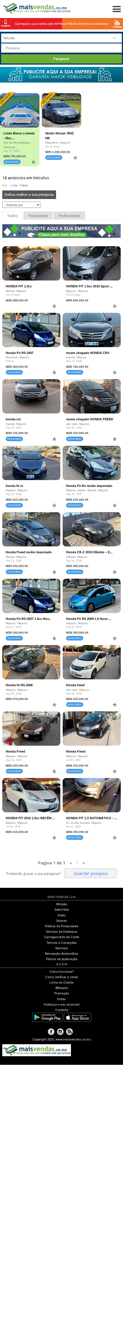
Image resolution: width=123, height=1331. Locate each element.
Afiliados (61, 988)
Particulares (38, 216)
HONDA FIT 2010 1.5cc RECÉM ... (30, 818)
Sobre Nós (61, 910)
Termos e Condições (61, 943)
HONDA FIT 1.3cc (19, 286)
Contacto (61, 1010)
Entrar (61, 999)
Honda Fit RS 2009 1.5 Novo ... (88, 618)
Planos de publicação (61, 959)
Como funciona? (61, 972)
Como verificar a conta (61, 977)
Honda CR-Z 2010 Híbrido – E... (89, 552)
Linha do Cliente (61, 982)
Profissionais (69, 216)
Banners (61, 948)
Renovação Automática (61, 954)
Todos (12, 216)
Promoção (61, 993)
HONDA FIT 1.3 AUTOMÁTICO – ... (91, 818)
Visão (61, 915)
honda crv (13, 419)
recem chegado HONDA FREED (89, 419)
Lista (14, 185)
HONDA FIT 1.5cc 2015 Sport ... (89, 286)
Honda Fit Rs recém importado (89, 486)
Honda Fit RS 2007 (19, 353)
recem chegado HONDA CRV (87, 353)
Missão (61, 904)
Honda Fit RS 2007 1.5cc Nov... (28, 618)
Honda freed (75, 685)
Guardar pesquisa (91, 873)
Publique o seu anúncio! (62, 1004)
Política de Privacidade (61, 926)
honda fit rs (14, 486)
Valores (61, 921)
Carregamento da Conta (61, 937)
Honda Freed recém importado (29, 552)
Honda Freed (15, 751)
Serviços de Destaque (61, 932)
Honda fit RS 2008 (19, 685)
